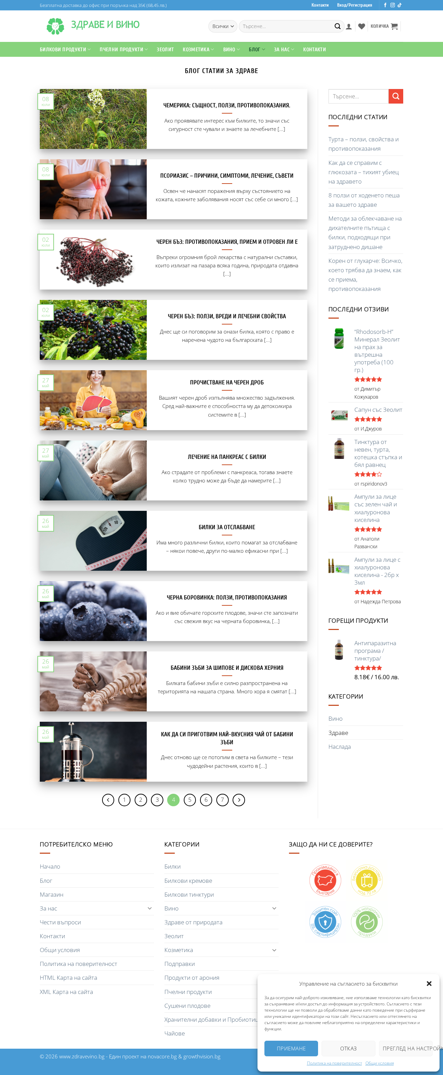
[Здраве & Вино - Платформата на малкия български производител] (55, 26)
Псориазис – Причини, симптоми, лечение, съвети (226, 175)
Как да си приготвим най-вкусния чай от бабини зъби (227, 738)
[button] (429, 983)
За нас (48, 908)
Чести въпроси (60, 922)
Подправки (179, 964)
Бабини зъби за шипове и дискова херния (227, 668)
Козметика (178, 950)
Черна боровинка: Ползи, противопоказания (227, 597)
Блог (254, 49)
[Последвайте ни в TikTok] (399, 5)
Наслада (339, 746)
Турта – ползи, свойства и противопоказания (363, 143)
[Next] (239, 800)
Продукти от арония (191, 977)
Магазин (51, 894)
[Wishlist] (361, 26)
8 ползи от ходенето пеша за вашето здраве (364, 199)
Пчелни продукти (121, 49)
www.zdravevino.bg (82, 1056)
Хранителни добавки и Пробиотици (213, 1019)
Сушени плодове (187, 1006)
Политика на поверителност (334, 1063)
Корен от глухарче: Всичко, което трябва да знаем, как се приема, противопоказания (365, 275)
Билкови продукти (63, 49)
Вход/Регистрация (354, 5)
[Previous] (108, 800)
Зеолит (165, 49)
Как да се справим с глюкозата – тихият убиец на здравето (363, 172)
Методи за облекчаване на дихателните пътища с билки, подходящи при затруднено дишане (365, 232)
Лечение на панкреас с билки (227, 457)
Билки (172, 866)
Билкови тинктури (189, 894)
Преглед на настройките (408, 1048)
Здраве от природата (193, 922)
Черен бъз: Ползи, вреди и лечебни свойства (227, 316)
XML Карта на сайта (66, 992)
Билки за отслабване (227, 527)
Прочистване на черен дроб (227, 382)
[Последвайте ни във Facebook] (385, 5)
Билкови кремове (188, 881)
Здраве (338, 733)
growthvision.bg (201, 1056)
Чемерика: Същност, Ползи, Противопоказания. (226, 105)
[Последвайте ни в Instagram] (392, 5)
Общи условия (379, 1063)
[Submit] (338, 26)
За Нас (282, 49)
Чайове (174, 1033)
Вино (229, 49)
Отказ (348, 1048)
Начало (50, 866)
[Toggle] (150, 908)
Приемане (291, 1048)
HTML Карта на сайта (68, 977)
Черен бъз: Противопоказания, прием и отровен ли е (227, 242)
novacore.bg (162, 1056)
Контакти (320, 5)
